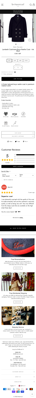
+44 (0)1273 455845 (18, 358)
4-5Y (15, 60)
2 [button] (17, 44)
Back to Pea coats (19, 228)
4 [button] (20, 44)
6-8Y (20, 60)
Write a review (18, 166)
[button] (25, 155)
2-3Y (9, 60)
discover (18, 268)
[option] (18, 11)
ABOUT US (18, 376)
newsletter (18, 381)
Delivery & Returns (18, 136)
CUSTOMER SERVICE (18, 371)
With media (8, 180)
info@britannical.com (18, 354)
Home (14, 47)
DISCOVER (18, 302)
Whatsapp (14, 364)
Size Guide (18, 133)
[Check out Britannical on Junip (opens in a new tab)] (21, 217)
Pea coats (19, 47)
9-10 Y (26, 60)
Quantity (18, 64)
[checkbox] (9, 180)
